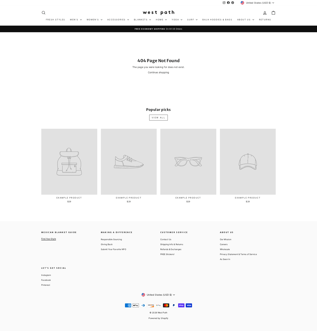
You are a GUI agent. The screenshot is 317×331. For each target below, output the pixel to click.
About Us (244, 19)
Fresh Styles (55, 19)
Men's (74, 19)
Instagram (46, 275)
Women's (93, 19)
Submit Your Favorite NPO (113, 249)
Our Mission (225, 239)
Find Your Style (48, 238)
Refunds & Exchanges (170, 249)
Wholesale (225, 249)
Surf (191, 19)
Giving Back (107, 244)
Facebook (46, 280)
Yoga (176, 19)
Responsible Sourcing (111, 239)
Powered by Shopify (158, 318)
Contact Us (165, 239)
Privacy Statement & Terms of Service (238, 254)
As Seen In (225, 259)
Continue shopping (158, 72)
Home (160, 19)
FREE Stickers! (167, 254)
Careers (224, 244)
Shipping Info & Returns (171, 244)
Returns (265, 19)
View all (158, 117)
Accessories (116, 19)
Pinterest (45, 285)
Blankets (141, 19)
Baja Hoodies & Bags (217, 19)
